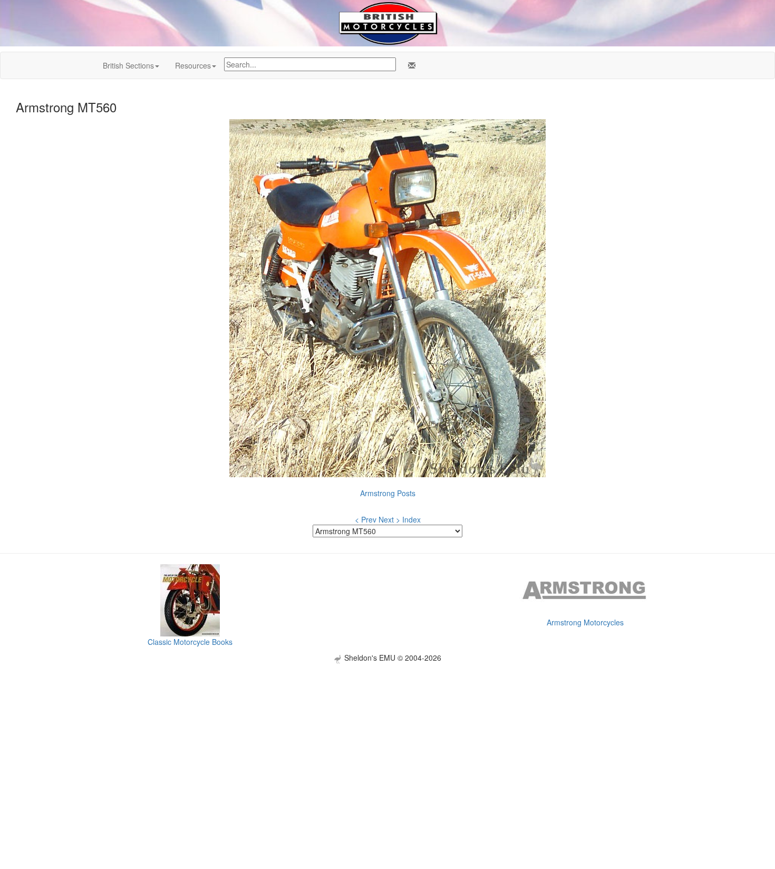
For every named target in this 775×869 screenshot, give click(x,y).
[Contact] (409, 65)
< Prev (365, 519)
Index (411, 519)
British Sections (128, 65)
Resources (193, 65)
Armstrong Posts (387, 493)
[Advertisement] (387, 737)
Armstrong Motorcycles (585, 622)
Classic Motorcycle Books (190, 641)
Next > (389, 519)
